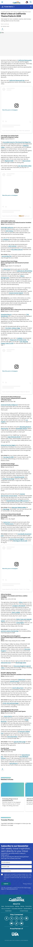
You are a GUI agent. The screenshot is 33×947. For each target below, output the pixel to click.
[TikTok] (16, 923)
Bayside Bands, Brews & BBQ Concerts (17, 501)
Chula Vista (6, 269)
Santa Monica (13, 763)
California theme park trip (17, 80)
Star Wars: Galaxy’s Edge (12, 328)
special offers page (19, 741)
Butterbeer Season (21, 428)
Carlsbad (6, 239)
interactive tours (6, 662)
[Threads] (21, 918)
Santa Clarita (8, 716)
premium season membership (9, 631)
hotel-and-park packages (11, 703)
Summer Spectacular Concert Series (13, 494)
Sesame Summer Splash (16, 293)
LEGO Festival (12, 246)
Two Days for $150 (8, 457)
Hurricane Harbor (12, 736)
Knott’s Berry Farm (17, 688)
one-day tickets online (24, 166)
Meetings (17, 906)
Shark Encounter (19, 477)
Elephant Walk (9, 161)
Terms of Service (11, 889)
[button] (2, 29)
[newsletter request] (21, 923)
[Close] (31, 7)
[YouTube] (7, 830)
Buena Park (21, 679)
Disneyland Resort (6, 314)
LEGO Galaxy (9, 231)
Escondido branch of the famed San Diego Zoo (17, 142)
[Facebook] (6, 918)
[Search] (30, 2)
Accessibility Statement (17, 908)
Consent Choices (24, 911)
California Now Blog (5, 11)
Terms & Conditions (6, 908)
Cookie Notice (8, 911)
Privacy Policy (27, 884)
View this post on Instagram (10, 110)
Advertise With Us (28, 908)
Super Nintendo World (13, 437)
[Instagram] (3, 830)
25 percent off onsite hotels (18, 340)
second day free (6, 256)
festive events (9, 524)
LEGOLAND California (7, 227)
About (2, 906)
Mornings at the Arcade (20, 541)
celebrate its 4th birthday (24, 271)
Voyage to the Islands (18, 605)
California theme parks (25, 60)
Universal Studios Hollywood (9, 405)
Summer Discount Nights (16, 539)
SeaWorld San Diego (8, 479)
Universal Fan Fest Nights (8, 445)
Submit (6, 884)
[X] (11, 918)
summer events (14, 681)
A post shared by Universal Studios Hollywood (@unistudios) (17, 391)
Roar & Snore (26, 161)
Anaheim (20, 338)
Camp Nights (20, 622)
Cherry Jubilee (15, 612)
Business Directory (9, 906)
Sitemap (22, 906)
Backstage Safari (21, 662)
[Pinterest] (5, 830)
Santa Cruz (6, 522)
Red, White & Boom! (17, 249)
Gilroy (21, 602)
